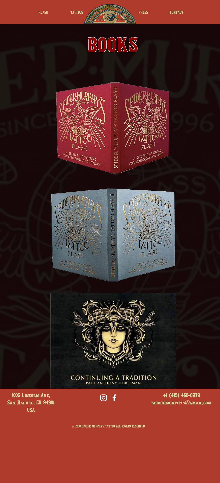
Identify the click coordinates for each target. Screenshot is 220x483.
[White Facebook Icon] (114, 397)
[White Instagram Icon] (103, 397)
